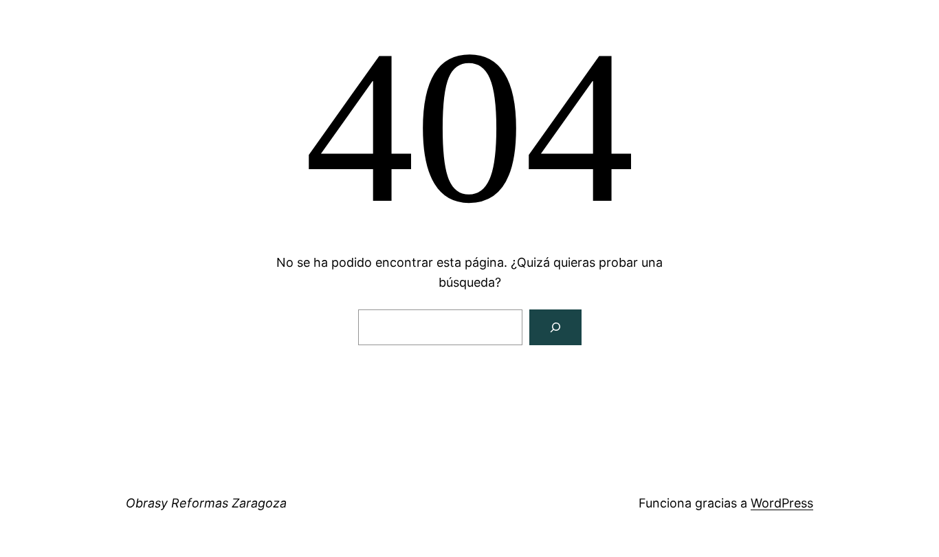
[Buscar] (555, 327)
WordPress (782, 503)
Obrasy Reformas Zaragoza (206, 503)
